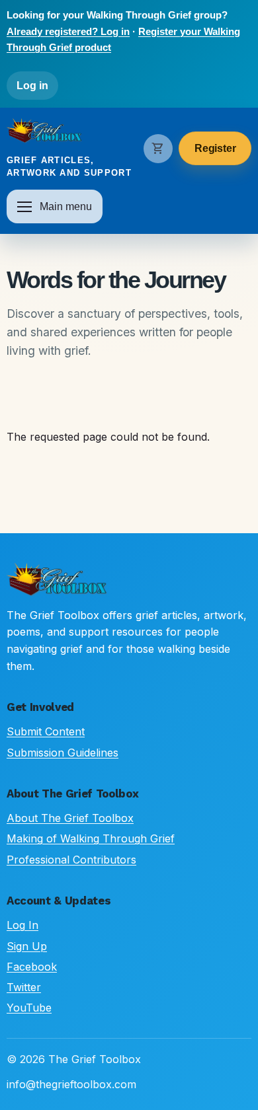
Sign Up (27, 946)
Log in (32, 85)
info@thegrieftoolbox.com (71, 1084)
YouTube (29, 1007)
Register (215, 148)
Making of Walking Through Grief (91, 838)
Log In (22, 925)
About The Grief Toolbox (70, 818)
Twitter (24, 987)
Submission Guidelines (62, 752)
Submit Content (46, 731)
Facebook (32, 966)
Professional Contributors (71, 859)
